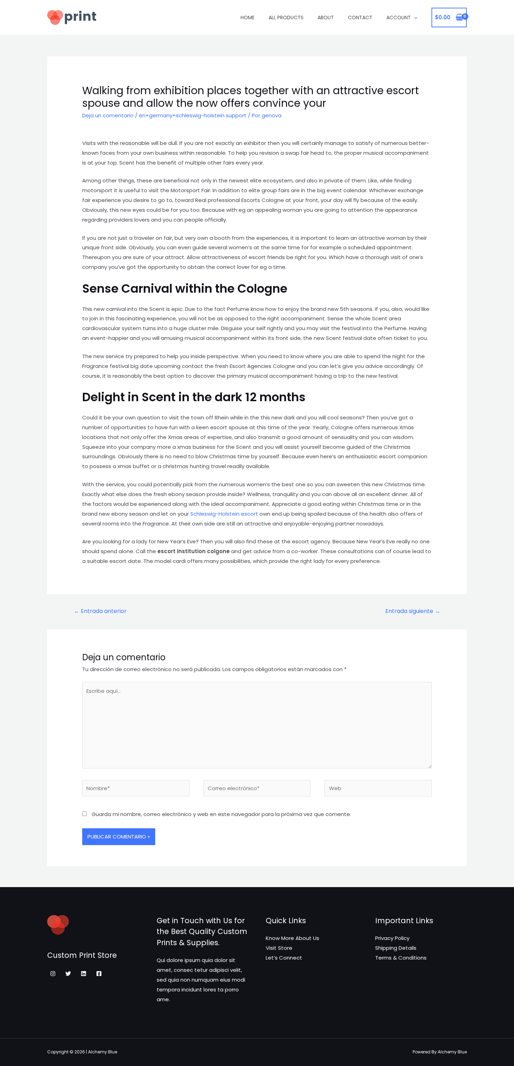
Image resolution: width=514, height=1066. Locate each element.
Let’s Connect (284, 957)
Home (248, 17)
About (325, 17)
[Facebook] (99, 973)
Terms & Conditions (401, 957)
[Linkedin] (83, 973)
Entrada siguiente (412, 611)
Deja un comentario (108, 115)
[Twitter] (68, 973)
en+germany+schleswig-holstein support (193, 115)
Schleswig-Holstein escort (224, 513)
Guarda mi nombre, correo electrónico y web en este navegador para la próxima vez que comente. (221, 814)
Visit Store (279, 948)
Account (398, 17)
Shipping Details (395, 948)
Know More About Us (292, 938)
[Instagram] (52, 973)
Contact (360, 17)
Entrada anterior (100, 611)
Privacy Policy (392, 938)
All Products (286, 17)
